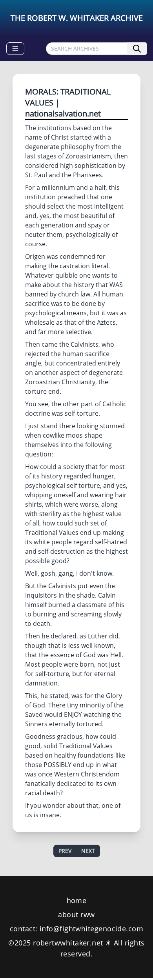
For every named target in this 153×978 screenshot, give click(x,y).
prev (64, 850)
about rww (76, 914)
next (88, 850)
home (77, 900)
